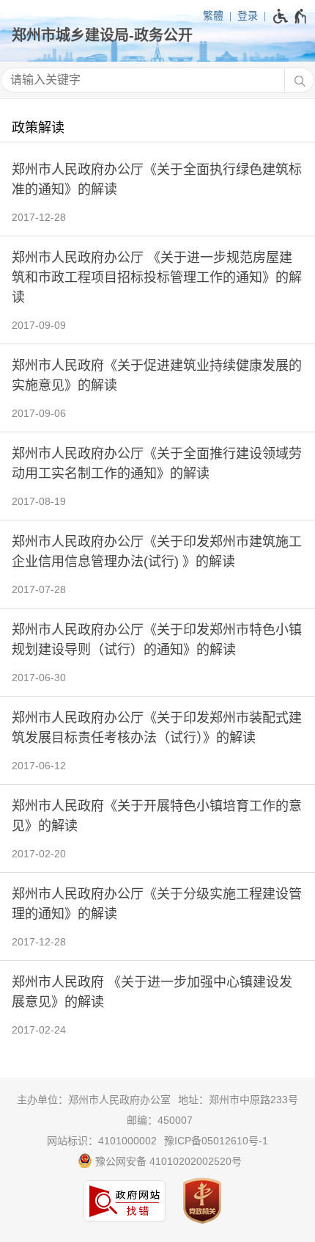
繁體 (213, 15)
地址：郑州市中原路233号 (238, 1099)
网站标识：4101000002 (102, 1141)
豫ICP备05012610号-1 (216, 1141)
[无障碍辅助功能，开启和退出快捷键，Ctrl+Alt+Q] (290, 16)
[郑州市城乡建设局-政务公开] (157, 35)
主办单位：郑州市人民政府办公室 (94, 1099)
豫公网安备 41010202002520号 (167, 1161)
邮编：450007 (160, 1120)
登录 (247, 15)
